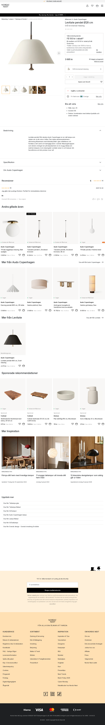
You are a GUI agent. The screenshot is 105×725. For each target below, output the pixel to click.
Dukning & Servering (37, 636)
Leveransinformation (10, 655)
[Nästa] (59, 53)
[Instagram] (52, 693)
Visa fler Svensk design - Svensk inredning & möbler (21, 526)
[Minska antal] (66, 77)
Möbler (32, 655)
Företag (5, 678)
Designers (61, 644)
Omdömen (88, 640)
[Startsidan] (5, 5)
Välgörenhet (89, 659)
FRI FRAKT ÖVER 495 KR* (54, 1)
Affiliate (87, 651)
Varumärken (62, 640)
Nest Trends (62, 674)
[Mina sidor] (87, 5)
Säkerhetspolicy (8, 666)
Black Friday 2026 (64, 678)
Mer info (99, 96)
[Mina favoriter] (92, 5)
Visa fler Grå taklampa (10, 522)
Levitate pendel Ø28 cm (35, 19)
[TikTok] (59, 693)
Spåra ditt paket (8, 659)
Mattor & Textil (35, 651)
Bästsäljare (61, 659)
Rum (59, 666)
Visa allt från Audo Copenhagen (89, 262)
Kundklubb (6, 647)
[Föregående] (4, 53)
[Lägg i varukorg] (23, 255)
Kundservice (7, 636)
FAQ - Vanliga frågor (10, 651)
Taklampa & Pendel (21, 19)
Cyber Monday (63, 682)
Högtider (61, 663)
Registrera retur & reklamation (13, 644)
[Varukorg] (97, 5)
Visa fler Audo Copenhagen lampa (15, 515)
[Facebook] (45, 693)
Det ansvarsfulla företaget (93, 644)
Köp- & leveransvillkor (10, 663)
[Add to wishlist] (19, 255)
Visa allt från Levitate (93, 318)
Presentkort (34, 663)
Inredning (33, 644)
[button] (68, 29)
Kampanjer (61, 647)
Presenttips (61, 670)
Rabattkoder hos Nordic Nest (68, 685)
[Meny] (102, 5)
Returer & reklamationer (11, 640)
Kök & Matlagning (36, 640)
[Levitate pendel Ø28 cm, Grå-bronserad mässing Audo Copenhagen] (31, 53)
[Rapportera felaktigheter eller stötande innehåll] (102, 199)
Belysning (5, 19)
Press (86, 655)
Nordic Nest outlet (91, 663)
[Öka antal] (72, 77)
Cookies (5, 670)
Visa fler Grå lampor (10, 511)
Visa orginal (22, 199)
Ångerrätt (6, 685)
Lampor (11, 19)
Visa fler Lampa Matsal (10, 519)
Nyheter (60, 655)
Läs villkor (53, 604)
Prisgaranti (6, 674)
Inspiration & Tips (63, 636)
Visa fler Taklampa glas (11, 503)
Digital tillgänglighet (9, 682)
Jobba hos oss (90, 647)
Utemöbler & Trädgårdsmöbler (40, 659)
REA (59, 651)
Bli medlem (99, 51)
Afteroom (68, 19)
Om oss (87, 636)
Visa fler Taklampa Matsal (12, 507)
